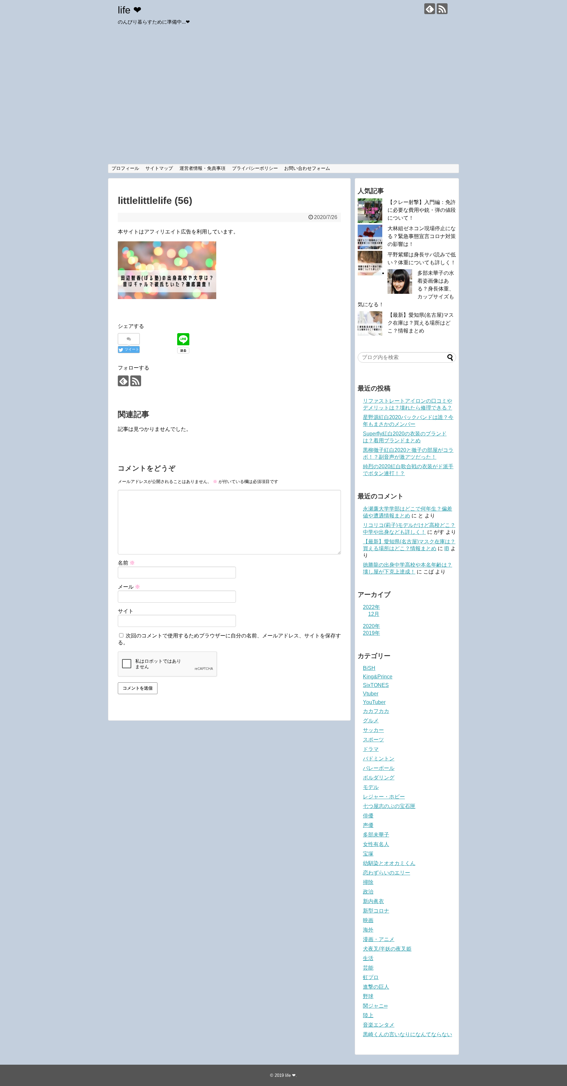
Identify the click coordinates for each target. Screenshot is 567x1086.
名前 (126, 563)
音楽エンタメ (378, 1025)
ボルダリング (378, 777)
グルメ (371, 720)
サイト (126, 611)
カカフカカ (376, 711)
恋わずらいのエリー (386, 872)
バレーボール (378, 768)
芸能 (368, 968)
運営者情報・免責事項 (202, 168)
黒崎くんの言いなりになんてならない (407, 1034)
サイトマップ (159, 168)
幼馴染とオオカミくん (389, 863)
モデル (371, 787)
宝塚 (368, 853)
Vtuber (370, 693)
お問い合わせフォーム (307, 168)
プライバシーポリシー (255, 168)
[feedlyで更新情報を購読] (429, 8)
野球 (368, 996)
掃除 (368, 882)
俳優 (368, 815)
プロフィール (125, 168)
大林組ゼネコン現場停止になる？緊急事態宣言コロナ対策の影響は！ (422, 236)
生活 (368, 958)
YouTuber (374, 702)
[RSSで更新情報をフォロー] (442, 8)
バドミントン (378, 758)
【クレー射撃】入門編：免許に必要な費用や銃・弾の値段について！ (422, 210)
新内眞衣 (373, 901)
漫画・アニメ (378, 939)
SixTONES (376, 685)
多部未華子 (376, 834)
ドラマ (371, 749)
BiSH (369, 668)
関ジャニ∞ (375, 1006)
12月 (373, 614)
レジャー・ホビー (384, 796)
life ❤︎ (129, 10)
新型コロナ (376, 911)
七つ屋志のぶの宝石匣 (389, 806)
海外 (368, 930)
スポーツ (373, 739)
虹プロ (371, 977)
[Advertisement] (283, 115)
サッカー (373, 730)
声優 (368, 825)
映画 (368, 920)
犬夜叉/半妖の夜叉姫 (387, 949)
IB (446, 548)
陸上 (368, 1015)
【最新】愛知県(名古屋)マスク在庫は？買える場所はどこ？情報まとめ (421, 322)
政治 (368, 892)
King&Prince (377, 676)
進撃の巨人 (376, 987)
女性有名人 (376, 844)
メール (129, 587)
